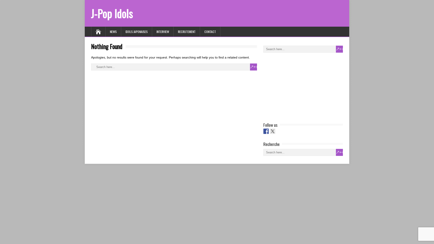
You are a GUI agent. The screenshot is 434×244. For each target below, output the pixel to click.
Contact (210, 31)
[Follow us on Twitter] (272, 131)
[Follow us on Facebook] (266, 131)
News (113, 31)
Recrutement (187, 31)
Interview (162, 31)
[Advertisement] (297, 86)
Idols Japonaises (136, 31)
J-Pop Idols (112, 13)
